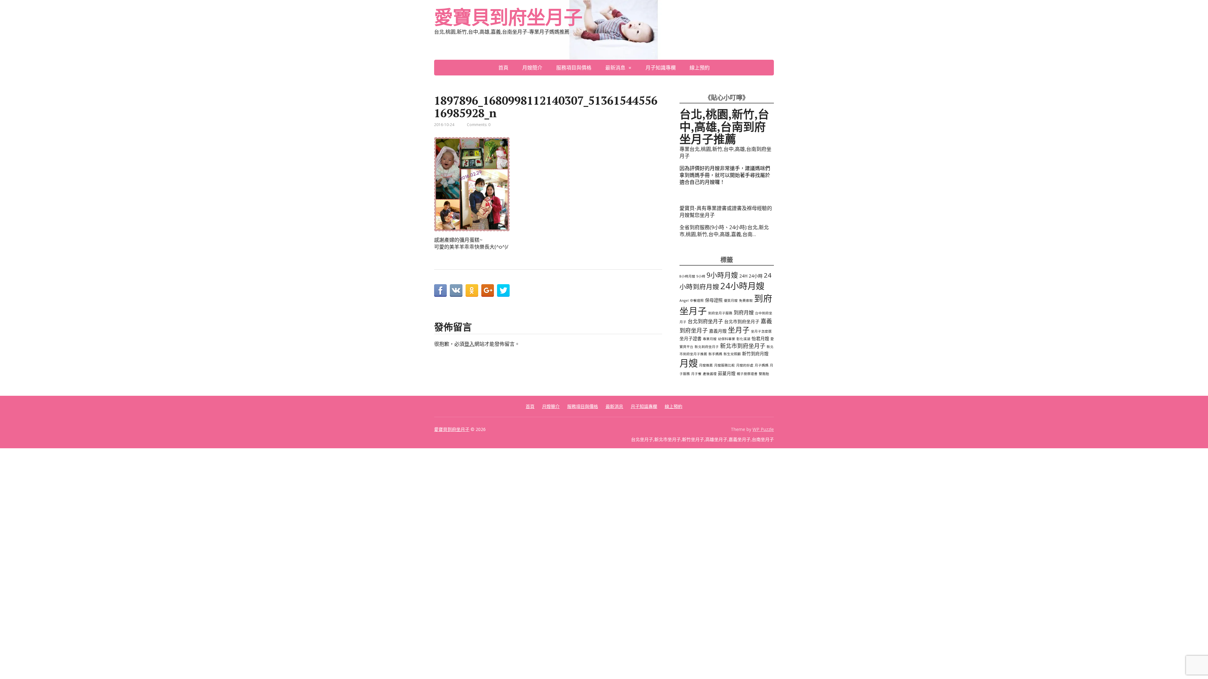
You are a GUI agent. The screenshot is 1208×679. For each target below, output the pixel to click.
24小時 (756, 276)
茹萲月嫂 (726, 373)
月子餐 (696, 374)
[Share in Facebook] (440, 290)
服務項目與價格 (573, 67)
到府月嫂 (744, 312)
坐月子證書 (691, 338)
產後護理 (710, 374)
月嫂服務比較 (724, 365)
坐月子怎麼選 (761, 331)
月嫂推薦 (706, 365)
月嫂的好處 (744, 365)
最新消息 (615, 67)
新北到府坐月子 (707, 347)
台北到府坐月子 (705, 321)
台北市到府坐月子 (741, 321)
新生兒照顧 (732, 354)
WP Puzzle (763, 429)
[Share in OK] (472, 290)
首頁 (503, 67)
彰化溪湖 (743, 339)
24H (743, 276)
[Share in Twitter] (503, 290)
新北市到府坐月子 (742, 346)
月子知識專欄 (661, 67)
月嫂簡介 (532, 67)
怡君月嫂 (760, 338)
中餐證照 (697, 300)
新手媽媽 (715, 354)
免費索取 (746, 300)
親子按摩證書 (747, 374)
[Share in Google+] (487, 290)
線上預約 (700, 67)
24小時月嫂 (742, 286)
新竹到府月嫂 (755, 353)
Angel (684, 300)
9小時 (700, 276)
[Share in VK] (456, 290)
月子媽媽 (762, 365)
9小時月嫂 (722, 274)
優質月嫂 (731, 300)
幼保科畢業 (726, 339)
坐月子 (739, 330)
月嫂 (689, 363)
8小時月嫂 (687, 276)
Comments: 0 (478, 124)
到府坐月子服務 (720, 313)
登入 (469, 343)
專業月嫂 (710, 339)
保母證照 (714, 300)
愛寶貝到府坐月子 (508, 17)
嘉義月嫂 (718, 331)
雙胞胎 (764, 374)
